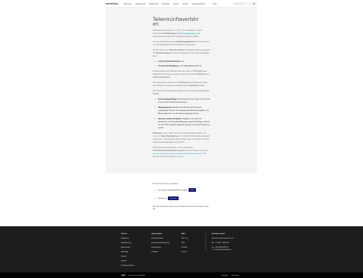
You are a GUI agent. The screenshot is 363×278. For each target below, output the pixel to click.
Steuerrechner (156, 247)
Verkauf (185, 4)
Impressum (224, 275)
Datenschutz (235, 275)
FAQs (192, 190)
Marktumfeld (153, 4)
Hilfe (183, 242)
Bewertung (127, 4)
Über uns (185, 238)
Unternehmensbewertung (160, 242)
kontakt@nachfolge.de (223, 249)
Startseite (173, 198)
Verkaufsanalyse (157, 238)
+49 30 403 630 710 (221, 247)
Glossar (184, 252)
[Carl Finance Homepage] (123, 275)
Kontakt (199, 206)
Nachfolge (165, 4)
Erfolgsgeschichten (198, 4)
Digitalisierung (140, 4)
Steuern (176, 4)
